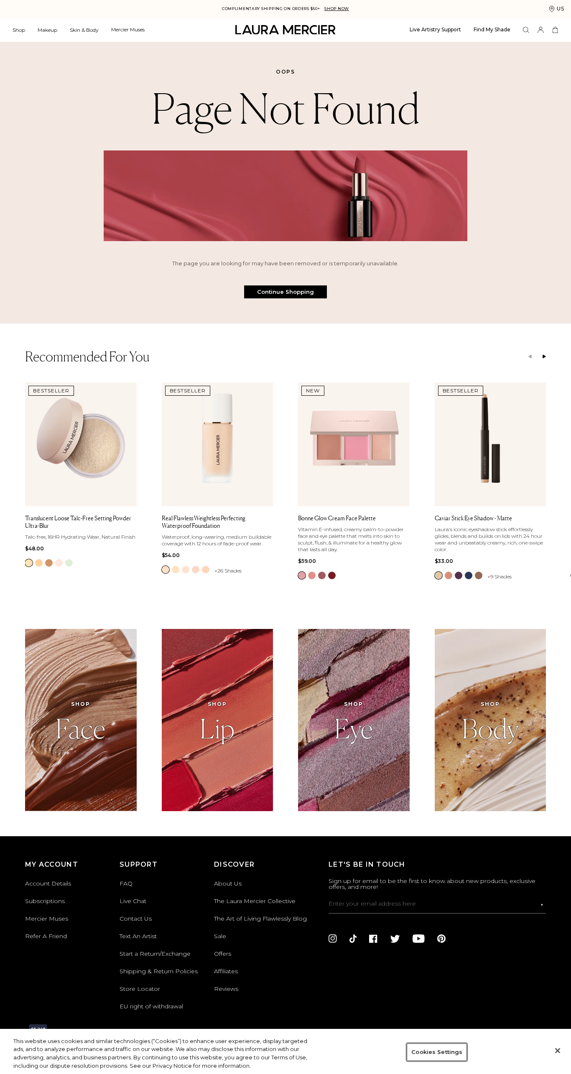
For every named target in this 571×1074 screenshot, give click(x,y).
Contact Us (136, 918)
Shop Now (336, 8)
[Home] (285, 30)
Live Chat (133, 901)
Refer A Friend (46, 936)
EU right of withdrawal (151, 1006)
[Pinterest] (441, 938)
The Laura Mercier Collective (255, 901)
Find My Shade (492, 29)
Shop (19, 30)
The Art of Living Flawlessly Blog (260, 918)
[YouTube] (419, 938)
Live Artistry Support (435, 29)
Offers (222, 953)
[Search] (526, 30)
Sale (220, 936)
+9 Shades (499, 576)
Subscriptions (45, 901)
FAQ (126, 883)
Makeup (47, 30)
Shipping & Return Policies (159, 971)
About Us (228, 883)
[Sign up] (542, 904)
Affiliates (226, 971)
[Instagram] (333, 938)
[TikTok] (353, 938)
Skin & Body (84, 30)
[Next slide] (544, 357)
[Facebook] (373, 938)
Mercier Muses (128, 29)
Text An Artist (138, 936)
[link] (29, 563)
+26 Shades (228, 571)
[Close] (557, 1050)
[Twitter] (395, 938)
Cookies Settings (436, 1052)
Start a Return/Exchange (155, 953)
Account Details (48, 883)
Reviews (226, 989)
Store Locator (140, 989)
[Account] (541, 30)
